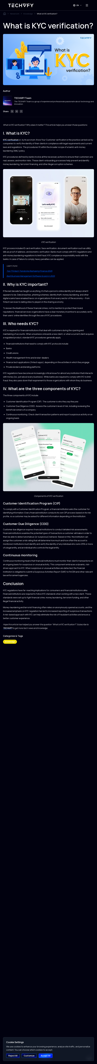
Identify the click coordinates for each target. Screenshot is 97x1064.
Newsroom (14, 14)
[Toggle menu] (87, 5)
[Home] (4, 13)
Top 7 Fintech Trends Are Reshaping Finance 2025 (29, 271)
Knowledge (28, 14)
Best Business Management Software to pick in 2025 (31, 276)
